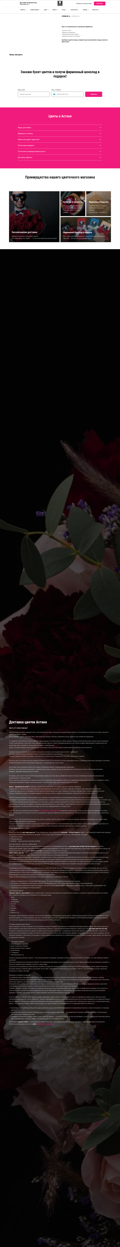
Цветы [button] (54, 9)
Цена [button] (46, 9)
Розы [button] (64, 9)
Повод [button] (85, 9)
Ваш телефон (56, 90)
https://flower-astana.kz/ (45, 1024)
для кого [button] (95, 9)
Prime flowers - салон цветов (49, 810)
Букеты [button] (22, 9)
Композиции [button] (34, 9)
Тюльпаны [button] (74, 9)
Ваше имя (21, 90)
